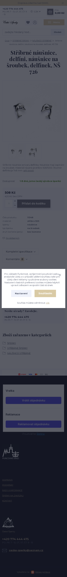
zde (47, 303)
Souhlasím (45, 293)
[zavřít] (60, 274)
